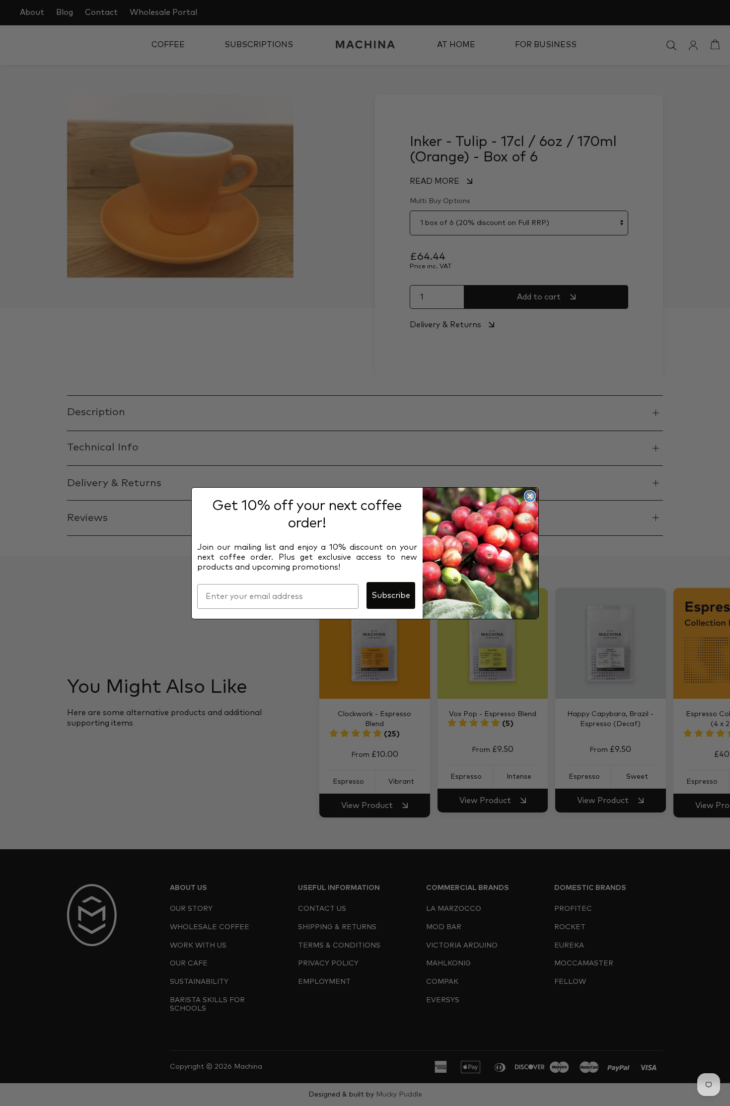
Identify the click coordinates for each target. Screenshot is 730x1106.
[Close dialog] (530, 496)
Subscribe (390, 595)
